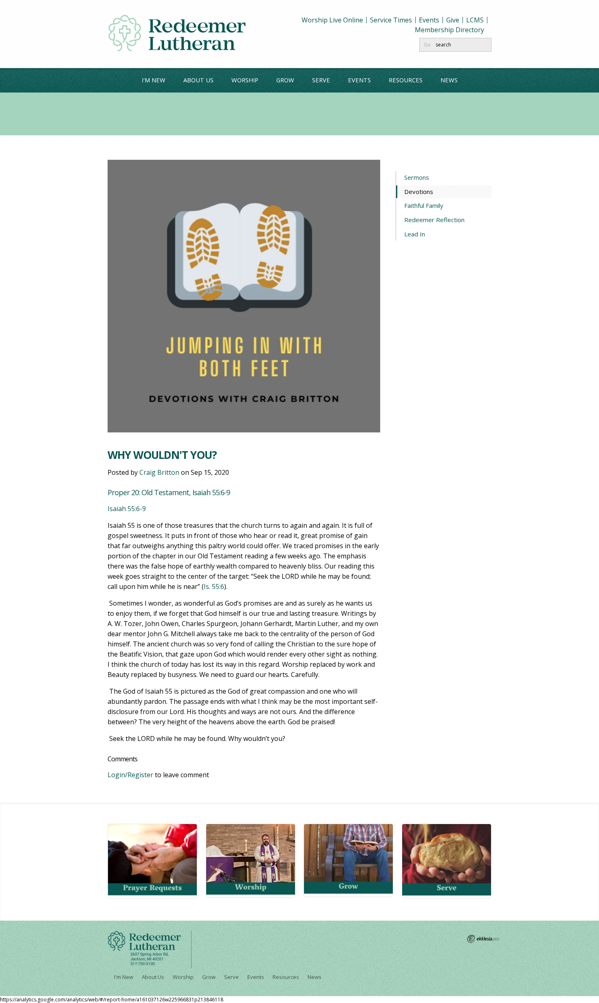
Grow (285, 80)
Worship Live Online (332, 20)
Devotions (419, 191)
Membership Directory (449, 29)
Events (429, 20)
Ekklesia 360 (483, 939)
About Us (198, 80)
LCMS (475, 20)
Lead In (414, 234)
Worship (244, 80)
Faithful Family (423, 205)
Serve (321, 80)
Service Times (391, 20)
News (449, 80)
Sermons (416, 177)
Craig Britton (159, 472)
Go (427, 44)
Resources (406, 80)
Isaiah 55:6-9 (127, 508)
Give (452, 20)
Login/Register (130, 774)
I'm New (153, 80)
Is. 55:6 (214, 586)
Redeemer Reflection (434, 220)
